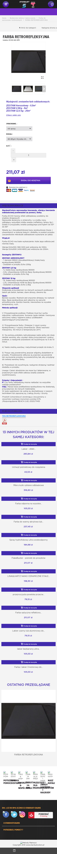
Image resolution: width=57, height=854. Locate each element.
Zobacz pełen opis (13, 115)
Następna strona (48, 28)
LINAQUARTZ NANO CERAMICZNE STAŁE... (28, 576)
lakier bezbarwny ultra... (28, 649)
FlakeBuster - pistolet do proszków (28, 558)
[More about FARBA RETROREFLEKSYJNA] (28, 721)
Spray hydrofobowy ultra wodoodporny (28, 540)
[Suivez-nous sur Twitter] (14, 814)
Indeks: (5, 40)
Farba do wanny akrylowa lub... (28, 522)
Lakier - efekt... (29, 449)
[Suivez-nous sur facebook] (6, 814)
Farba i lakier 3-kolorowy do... (28, 667)
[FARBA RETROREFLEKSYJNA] (28, 61)
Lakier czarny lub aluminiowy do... (28, 631)
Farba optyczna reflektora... (28, 613)
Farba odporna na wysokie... (28, 503)
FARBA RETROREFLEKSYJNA (28, 755)
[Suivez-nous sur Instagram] (23, 814)
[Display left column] (14, 851)
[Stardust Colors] (27, 4)
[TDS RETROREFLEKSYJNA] (4, 421)
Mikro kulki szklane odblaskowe (28, 485)
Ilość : (9, 146)
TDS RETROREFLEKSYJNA (14, 416)
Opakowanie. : (12, 124)
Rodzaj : (9, 134)
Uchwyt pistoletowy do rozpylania (28, 467)
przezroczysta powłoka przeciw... (28, 594)
